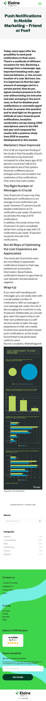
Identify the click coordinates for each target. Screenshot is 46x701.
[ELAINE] (12, 646)
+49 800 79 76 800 (10, 583)
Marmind (5, 617)
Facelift (5, 614)
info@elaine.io (7, 586)
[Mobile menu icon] (39, 3)
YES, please (18, 677)
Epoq (4, 620)
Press (4, 593)
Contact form (7, 590)
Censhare (6, 611)
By (17, 505)
